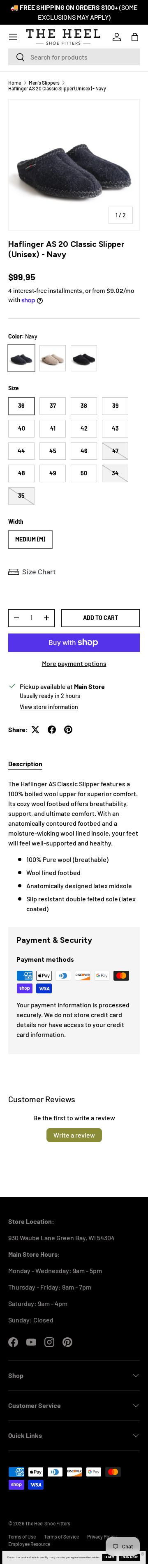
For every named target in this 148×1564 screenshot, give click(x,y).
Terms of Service (61, 1536)
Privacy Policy (102, 1536)
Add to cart (100, 617)
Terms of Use (22, 1536)
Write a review (74, 1135)
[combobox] (74, 56)
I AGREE (109, 1557)
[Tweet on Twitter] (35, 729)
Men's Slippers (44, 82)
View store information (49, 706)
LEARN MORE (129, 1557)
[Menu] (13, 37)
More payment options (74, 663)
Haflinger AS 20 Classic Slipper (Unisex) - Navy (57, 88)
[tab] (25, 763)
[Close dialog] (142, 1553)
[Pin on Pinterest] (68, 729)
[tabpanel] (74, 846)
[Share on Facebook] (52, 729)
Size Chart (39, 571)
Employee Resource (29, 1544)
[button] (135, 37)
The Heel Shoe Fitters (47, 1523)
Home (14, 82)
